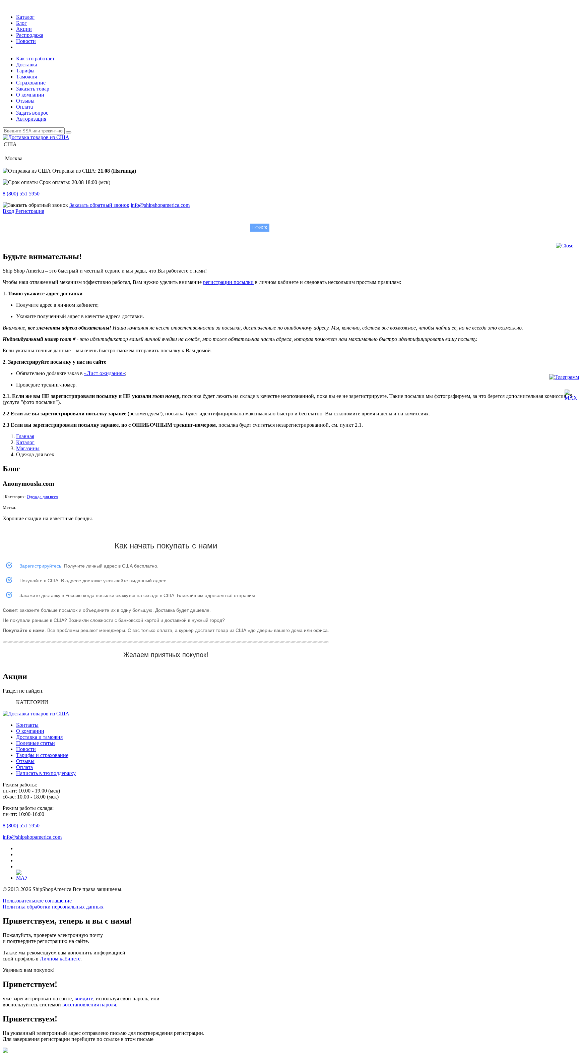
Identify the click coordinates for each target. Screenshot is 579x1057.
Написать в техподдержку (46, 773)
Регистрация (29, 211)
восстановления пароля (89, 1004)
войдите (83, 998)
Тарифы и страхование (42, 755)
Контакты (27, 725)
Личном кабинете (60, 958)
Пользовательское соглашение (37, 900)
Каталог (25, 17)
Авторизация (31, 119)
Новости (26, 41)
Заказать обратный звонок (99, 205)
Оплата (24, 107)
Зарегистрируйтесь (40, 566)
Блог (21, 23)
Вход (8, 211)
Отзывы (25, 101)
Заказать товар (32, 89)
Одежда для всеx (42, 496)
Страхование (31, 82)
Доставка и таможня (39, 737)
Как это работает (35, 58)
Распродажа (29, 35)
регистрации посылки (228, 282)
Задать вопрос (32, 113)
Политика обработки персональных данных (53, 906)
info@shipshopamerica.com (160, 205)
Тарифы (25, 70)
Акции (24, 29)
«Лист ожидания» (104, 373)
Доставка (26, 64)
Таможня (26, 76)
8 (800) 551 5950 (21, 193)
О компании (30, 95)
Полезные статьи (35, 743)
